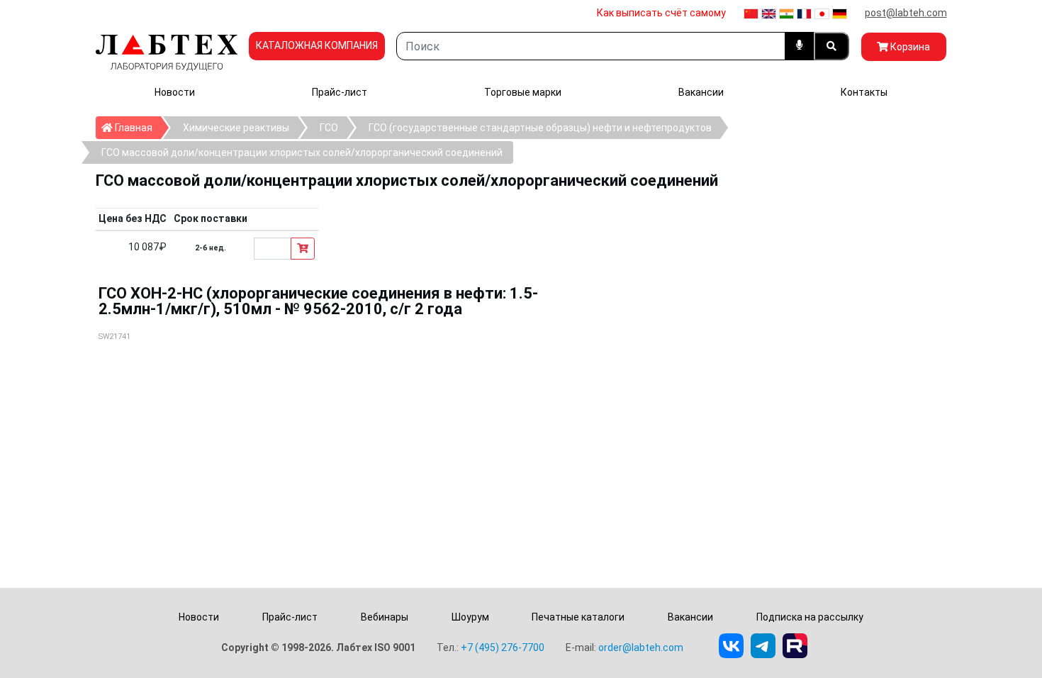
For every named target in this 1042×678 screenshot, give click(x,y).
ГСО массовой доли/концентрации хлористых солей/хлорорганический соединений (302, 152)
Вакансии (701, 92)
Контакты (864, 92)
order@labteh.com (640, 647)
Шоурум (470, 617)
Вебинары (384, 617)
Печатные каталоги (578, 617)
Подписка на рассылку (809, 617)
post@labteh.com (906, 12)
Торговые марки (522, 92)
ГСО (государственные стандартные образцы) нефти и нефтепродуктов (540, 127)
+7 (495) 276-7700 (502, 647)
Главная (137, 127)
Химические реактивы (236, 127)
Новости (175, 92)
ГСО (329, 127)
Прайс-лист (339, 92)
